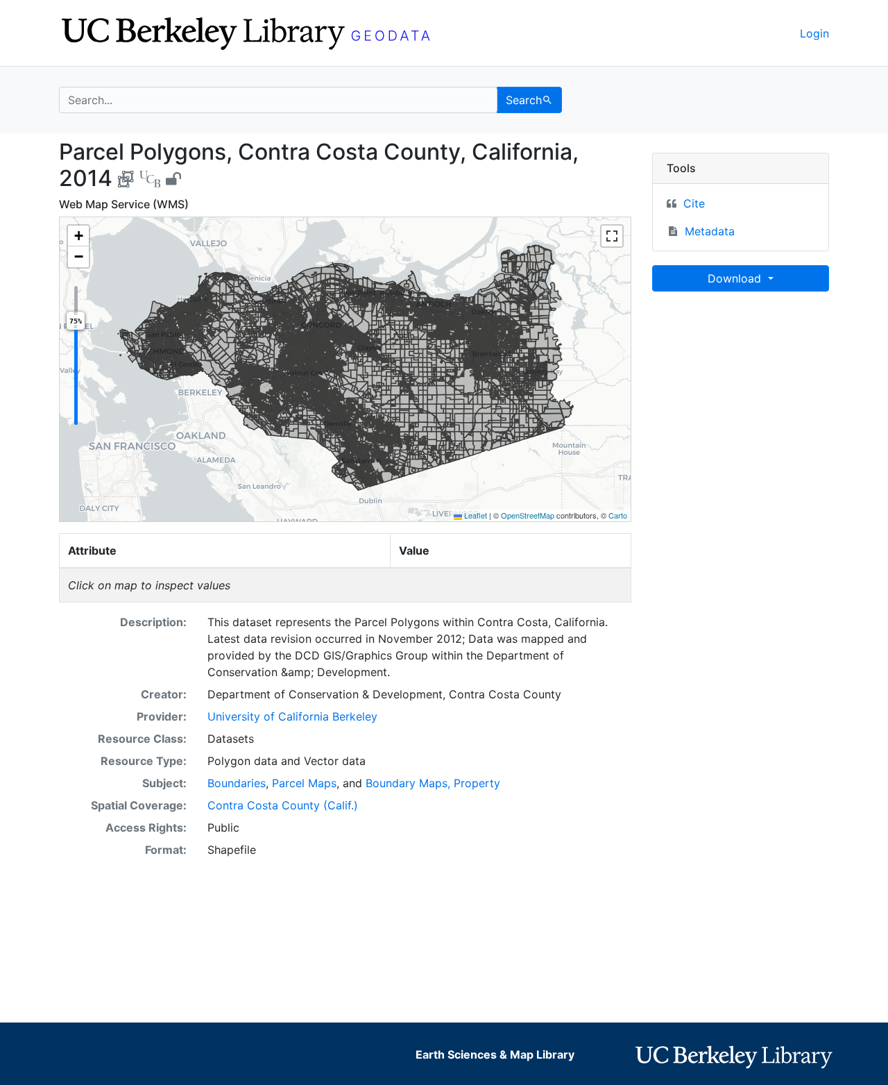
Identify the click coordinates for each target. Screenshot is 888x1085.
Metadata (710, 231)
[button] (78, 236)
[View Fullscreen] (611, 236)
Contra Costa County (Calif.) (282, 805)
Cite (694, 203)
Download (736, 278)
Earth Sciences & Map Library (495, 1054)
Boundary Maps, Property (433, 783)
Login (814, 33)
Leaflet (474, 515)
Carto (617, 515)
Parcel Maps (304, 783)
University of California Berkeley (292, 716)
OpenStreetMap (527, 515)
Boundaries (236, 783)
